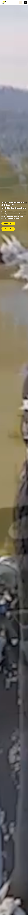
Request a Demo (8, 223)
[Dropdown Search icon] (20, 2)
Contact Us (8, 229)
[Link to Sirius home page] (3, 2)
